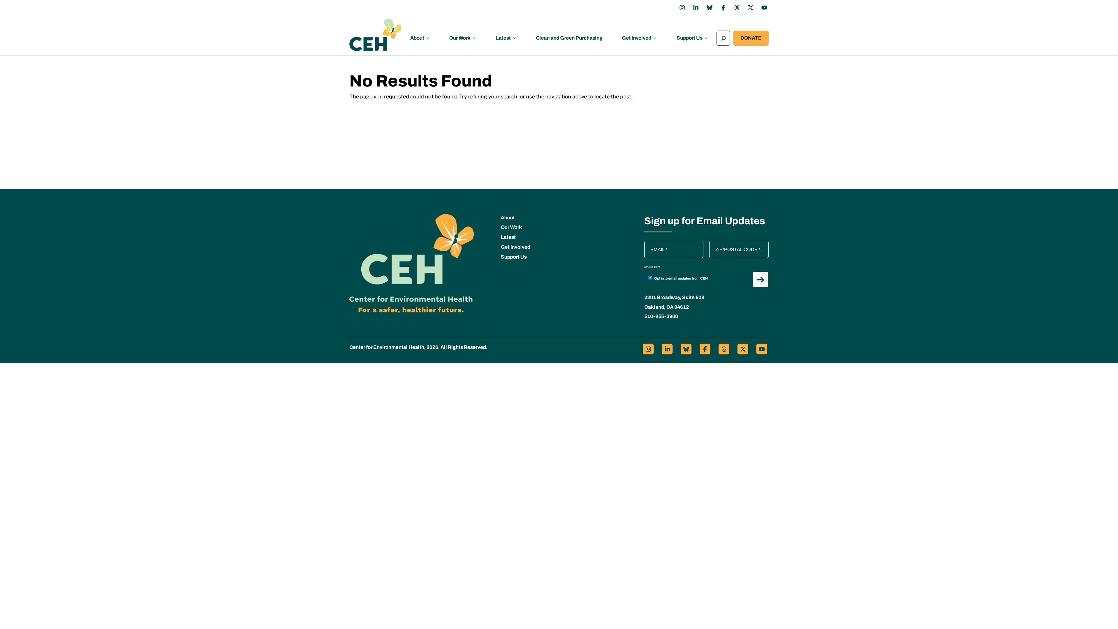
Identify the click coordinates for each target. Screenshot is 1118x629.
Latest (503, 38)
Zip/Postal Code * (729, 243)
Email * (654, 243)
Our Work (459, 38)
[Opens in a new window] (682, 7)
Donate (751, 38)
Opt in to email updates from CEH (681, 278)
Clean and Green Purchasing (569, 38)
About (417, 38)
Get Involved (636, 38)
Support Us (690, 38)
